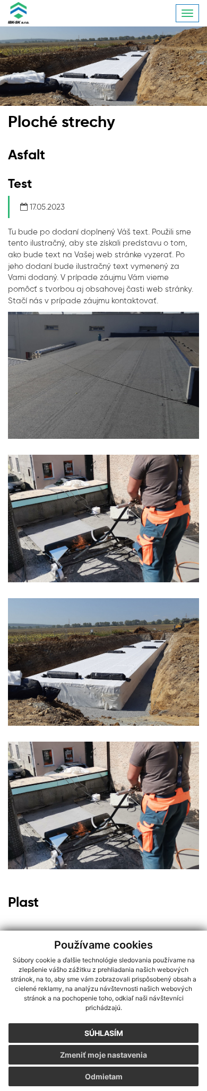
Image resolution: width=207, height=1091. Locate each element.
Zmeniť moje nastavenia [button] (103, 1054)
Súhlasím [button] (103, 1033)
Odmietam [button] (104, 1076)
